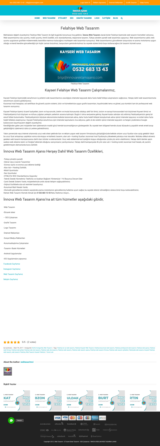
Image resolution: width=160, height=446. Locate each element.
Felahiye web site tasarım (32, 350)
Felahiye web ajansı (143, 348)
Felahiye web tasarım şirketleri (118, 350)
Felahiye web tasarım (64, 350)
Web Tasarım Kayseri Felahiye (35, 352)
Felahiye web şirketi (17, 350)
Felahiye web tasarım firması (99, 350)
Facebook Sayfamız (12, 264)
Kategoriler (39, 348)
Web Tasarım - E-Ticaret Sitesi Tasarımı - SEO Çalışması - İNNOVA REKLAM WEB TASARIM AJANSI (85, 441)
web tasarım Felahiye (18, 352)
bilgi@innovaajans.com (34, 3)
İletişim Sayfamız (11, 279)
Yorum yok (50, 352)
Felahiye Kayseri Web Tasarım (84, 348)
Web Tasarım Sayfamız (13, 274)
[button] (122, 18)
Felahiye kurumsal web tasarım (104, 348)
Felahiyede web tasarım (136, 350)
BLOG (34, 348)
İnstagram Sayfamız (12, 269)
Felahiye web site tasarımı (49, 350)
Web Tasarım (48, 348)
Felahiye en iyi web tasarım (65, 348)
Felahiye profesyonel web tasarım (125, 348)
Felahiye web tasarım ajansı (81, 350)
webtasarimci (27, 362)
